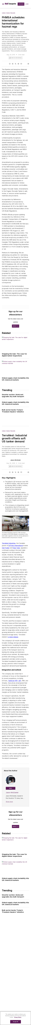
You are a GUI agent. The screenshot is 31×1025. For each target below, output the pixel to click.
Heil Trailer (5, 548)
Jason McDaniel (15, 460)
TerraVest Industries (8, 543)
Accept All (15, 1021)
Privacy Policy (17, 1017)
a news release (13, 637)
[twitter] (15, 64)
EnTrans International (16, 545)
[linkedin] (12, 64)
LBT (19, 681)
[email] (21, 64)
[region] (15, 1018)
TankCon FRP (13, 681)
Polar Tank (16, 548)
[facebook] (10, 64)
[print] (28, 64)
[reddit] (18, 64)
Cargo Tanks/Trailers (8, 13)
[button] (3, 4)
